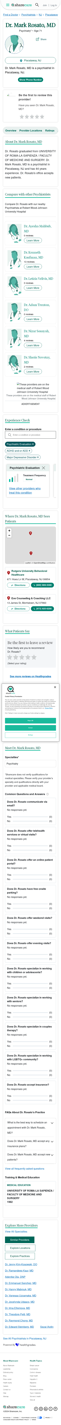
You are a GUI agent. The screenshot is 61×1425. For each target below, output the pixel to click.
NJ (40, 14)
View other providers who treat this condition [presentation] (25, 490)
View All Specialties (16, 1231)
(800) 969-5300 (44, 584)
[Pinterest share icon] (55, 1410)
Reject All (30, 720)
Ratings (49, 130)
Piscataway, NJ (32, 60)
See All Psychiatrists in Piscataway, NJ (24, 1338)
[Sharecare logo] (30, 1407)
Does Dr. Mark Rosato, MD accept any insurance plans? (28, 1143)
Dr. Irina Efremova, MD (17, 1308)
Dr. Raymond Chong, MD (19, 1320)
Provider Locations (30, 130)
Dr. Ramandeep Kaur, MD (19, 1270)
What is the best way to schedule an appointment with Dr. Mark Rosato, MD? (27, 1127)
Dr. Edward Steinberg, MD (19, 1327)
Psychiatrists (28, 14)
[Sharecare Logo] (22, 4)
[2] (26, 116)
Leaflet (27, 562)
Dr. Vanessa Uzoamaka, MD (20, 1295)
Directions (19, 585)
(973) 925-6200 (44, 608)
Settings (30, 735)
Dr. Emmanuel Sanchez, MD (20, 1283)
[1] (21, 116)
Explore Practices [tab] (20, 1256)
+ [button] (9, 531)
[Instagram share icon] (40, 1410)
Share (43, 39)
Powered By (9, 1344)
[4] (37, 116)
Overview (10, 130)
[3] (31, 116)
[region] (31, 712)
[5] (42, 116)
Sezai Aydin (46, 1327)
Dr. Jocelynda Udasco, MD (20, 1302)
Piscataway (51, 14)
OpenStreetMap (40, 562)
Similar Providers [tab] (19, 1240)
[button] (47, 794)
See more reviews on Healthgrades (30, 676)
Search (37, 5)
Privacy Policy (49, 708)
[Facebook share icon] (36, 1410)
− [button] (9, 535)
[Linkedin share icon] (45, 1410)
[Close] (55, 687)
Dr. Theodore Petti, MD (17, 1314)
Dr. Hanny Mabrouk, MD (18, 1289)
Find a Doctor (10, 14)
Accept (30, 728)
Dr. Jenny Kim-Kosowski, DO (21, 1264)
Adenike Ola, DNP (15, 1277)
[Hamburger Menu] (8, 4)
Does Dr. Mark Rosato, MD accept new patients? (28, 1157)
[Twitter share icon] (50, 1410)
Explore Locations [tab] (20, 1248)
